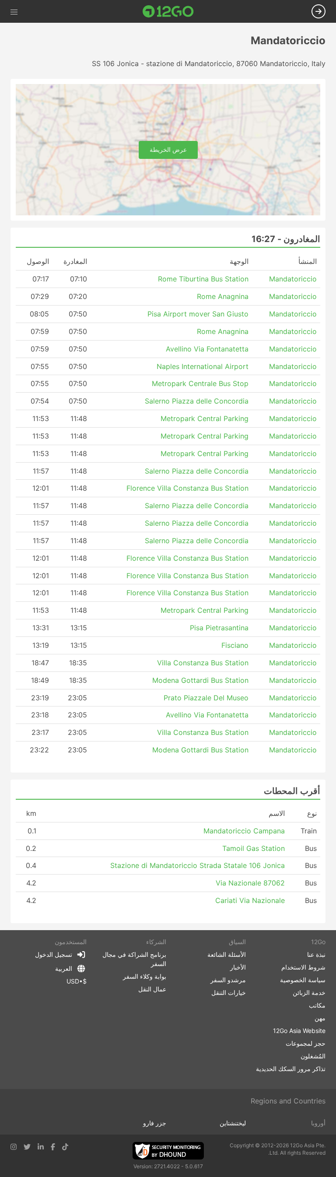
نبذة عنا (316, 954)
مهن (320, 1018)
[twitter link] (27, 1146)
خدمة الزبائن (309, 992)
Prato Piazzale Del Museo (206, 697)
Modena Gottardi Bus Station (200, 680)
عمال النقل (152, 989)
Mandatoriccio (293, 278)
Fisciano (234, 645)
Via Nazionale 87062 (250, 882)
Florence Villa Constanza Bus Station (187, 488)
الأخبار (238, 967)
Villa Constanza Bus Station (202, 662)
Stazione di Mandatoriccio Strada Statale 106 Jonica (197, 865)
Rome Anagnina (222, 296)
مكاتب (317, 1005)
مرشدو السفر (228, 980)
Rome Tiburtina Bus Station (203, 278)
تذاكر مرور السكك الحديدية (291, 1068)
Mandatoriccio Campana (244, 830)
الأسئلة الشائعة (226, 954)
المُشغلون (313, 1056)
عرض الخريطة (168, 149)
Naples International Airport (202, 366)
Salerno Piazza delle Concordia (196, 401)
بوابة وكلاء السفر (144, 976)
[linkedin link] (41, 1146)
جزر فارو (154, 1123)
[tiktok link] (65, 1146)
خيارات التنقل (228, 992)
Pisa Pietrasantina (219, 627)
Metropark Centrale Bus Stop (200, 383)
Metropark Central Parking (204, 418)
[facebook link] (53, 1146)
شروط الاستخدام (303, 967)
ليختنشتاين (233, 1123)
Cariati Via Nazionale (250, 900)
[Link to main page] (168, 11)
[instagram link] (13, 1146)
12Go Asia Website (299, 1030)
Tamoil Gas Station (253, 848)
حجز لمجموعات (306, 1043)
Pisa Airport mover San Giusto (197, 313)
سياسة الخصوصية (303, 980)
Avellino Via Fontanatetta (207, 348)
